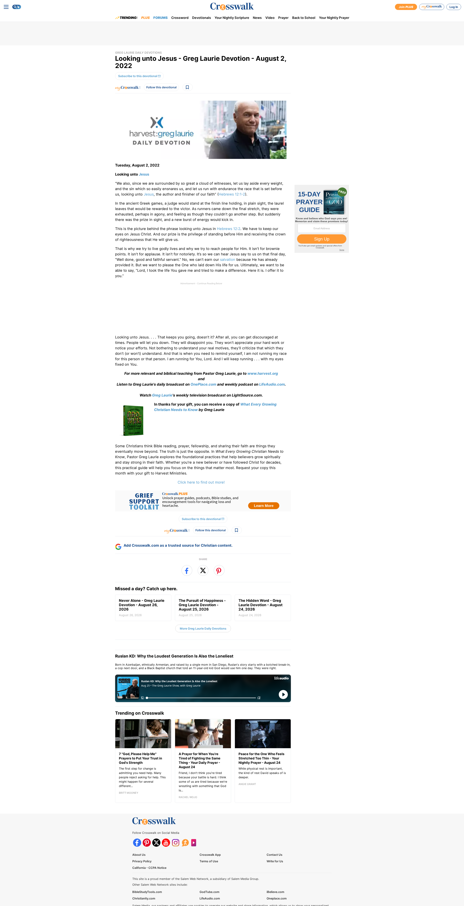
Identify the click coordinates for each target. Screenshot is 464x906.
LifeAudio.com (272, 384)
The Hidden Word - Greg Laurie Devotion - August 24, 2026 (261, 607)
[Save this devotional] (188, 87)
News (257, 18)
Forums (160, 18)
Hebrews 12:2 (228, 229)
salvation (227, 259)
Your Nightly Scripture (232, 18)
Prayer (283, 18)
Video (270, 18)
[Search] (16, 7)
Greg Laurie (162, 395)
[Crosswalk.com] (232, 6)
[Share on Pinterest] (219, 570)
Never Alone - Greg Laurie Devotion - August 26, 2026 (141, 607)
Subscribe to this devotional (137, 76)
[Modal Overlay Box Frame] (203, 500)
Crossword (179, 18)
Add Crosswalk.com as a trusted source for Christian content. (178, 545)
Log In (454, 7)
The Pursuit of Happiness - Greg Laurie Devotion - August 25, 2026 (202, 607)
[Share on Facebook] (186, 570)
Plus (145, 18)
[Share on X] (203, 570)
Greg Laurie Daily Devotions (138, 52)
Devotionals (201, 18)
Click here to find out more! (201, 482)
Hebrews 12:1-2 (232, 194)
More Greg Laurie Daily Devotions (203, 628)
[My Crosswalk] (431, 7)
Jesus (144, 174)
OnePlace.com (203, 384)
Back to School (303, 18)
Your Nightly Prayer (334, 18)
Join (406, 7)
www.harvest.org (262, 373)
